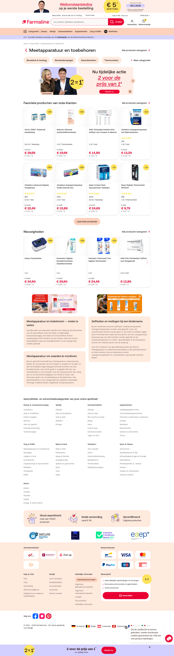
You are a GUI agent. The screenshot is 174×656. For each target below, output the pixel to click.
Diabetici (59, 421)
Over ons (124, 16)
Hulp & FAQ (116, 16)
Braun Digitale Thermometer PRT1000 (133, 186)
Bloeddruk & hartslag (37, 60)
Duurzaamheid (55, 586)
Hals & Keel (61, 417)
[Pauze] (130, 91)
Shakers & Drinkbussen (129, 471)
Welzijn (53, 31)
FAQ (25, 579)
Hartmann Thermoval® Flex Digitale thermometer (100, 259)
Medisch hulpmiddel (41, 312)
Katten (26, 488)
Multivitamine (125, 428)
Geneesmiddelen (65, 31)
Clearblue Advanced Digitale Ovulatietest (37, 186)
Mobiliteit (27, 467)
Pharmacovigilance (31, 590)
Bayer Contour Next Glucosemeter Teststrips (99, 186)
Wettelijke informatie (83, 604)
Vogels (26, 499)
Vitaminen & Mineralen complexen (134, 417)
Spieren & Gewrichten (129, 432)
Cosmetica (28, 410)
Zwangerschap (62, 460)
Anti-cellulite (93, 449)
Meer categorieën (142, 60)
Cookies (78, 597)
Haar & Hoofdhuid (31, 413)
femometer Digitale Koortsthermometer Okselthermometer (65, 261)
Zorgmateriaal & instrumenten (36, 464)
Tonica (122, 435)
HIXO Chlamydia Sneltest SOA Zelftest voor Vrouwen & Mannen (103, 131)
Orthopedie (28, 471)
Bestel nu (108, 650)
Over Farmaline (55, 579)
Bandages (28, 453)
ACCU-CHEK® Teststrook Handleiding (35, 131)
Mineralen (124, 424)
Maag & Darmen (62, 456)
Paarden (27, 496)
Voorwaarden (47, 93)
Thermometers (111, 60)
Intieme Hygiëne (30, 417)
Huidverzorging (30, 432)
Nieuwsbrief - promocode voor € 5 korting (67, 15)
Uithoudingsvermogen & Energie (133, 456)
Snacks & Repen (126, 475)
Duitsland (80, 626)
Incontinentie (29, 460)
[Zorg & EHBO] (26, 50)
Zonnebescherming (31, 428)
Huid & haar (93, 428)
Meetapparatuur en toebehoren (37, 449)
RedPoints (113, 31)
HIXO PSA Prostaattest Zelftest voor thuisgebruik (134, 259)
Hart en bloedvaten (64, 413)
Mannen (27, 421)
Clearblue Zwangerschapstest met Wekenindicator (134, 131)
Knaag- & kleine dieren (33, 503)
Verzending (28, 586)
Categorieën (33, 31)
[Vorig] (41, 81)
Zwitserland (122, 626)
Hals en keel (93, 413)
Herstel (123, 467)
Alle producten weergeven (134, 50)
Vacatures (53, 590)
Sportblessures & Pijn (128, 453)
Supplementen (81, 31)
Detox (90, 453)
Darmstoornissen (95, 432)
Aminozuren (125, 449)
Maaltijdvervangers (95, 467)
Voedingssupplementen (129, 410)
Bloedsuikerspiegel (64, 60)
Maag (90, 421)
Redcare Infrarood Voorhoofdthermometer (66, 131)
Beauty (44, 31)
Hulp (25, 582)
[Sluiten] (149, 647)
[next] (146, 262)
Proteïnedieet (93, 464)
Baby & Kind (61, 449)
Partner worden (55, 593)
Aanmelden (127, 596)
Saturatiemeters (88, 60)
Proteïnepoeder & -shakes (130, 464)
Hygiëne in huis (30, 456)
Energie (59, 424)
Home (26, 44)
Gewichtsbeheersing (96, 456)
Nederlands (144, 15)
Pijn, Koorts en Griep (96, 417)
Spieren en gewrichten (65, 464)
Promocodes (90, 15)
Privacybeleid (80, 601)
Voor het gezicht (30, 424)
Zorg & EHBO (95, 31)
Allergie (59, 410)
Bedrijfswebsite (55, 582)
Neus (90, 424)
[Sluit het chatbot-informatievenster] (126, 627)
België (93, 626)
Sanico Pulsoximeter (33, 258)
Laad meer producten (87, 221)
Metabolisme (93, 460)
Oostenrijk (106, 626)
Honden (27, 492)
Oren (58, 471)
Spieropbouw (125, 460)
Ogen (58, 475)
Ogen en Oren (93, 435)
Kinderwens (60, 453)
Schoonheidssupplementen (131, 413)
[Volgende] (133, 81)
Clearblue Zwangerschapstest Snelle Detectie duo (69, 186)
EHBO (26, 475)
